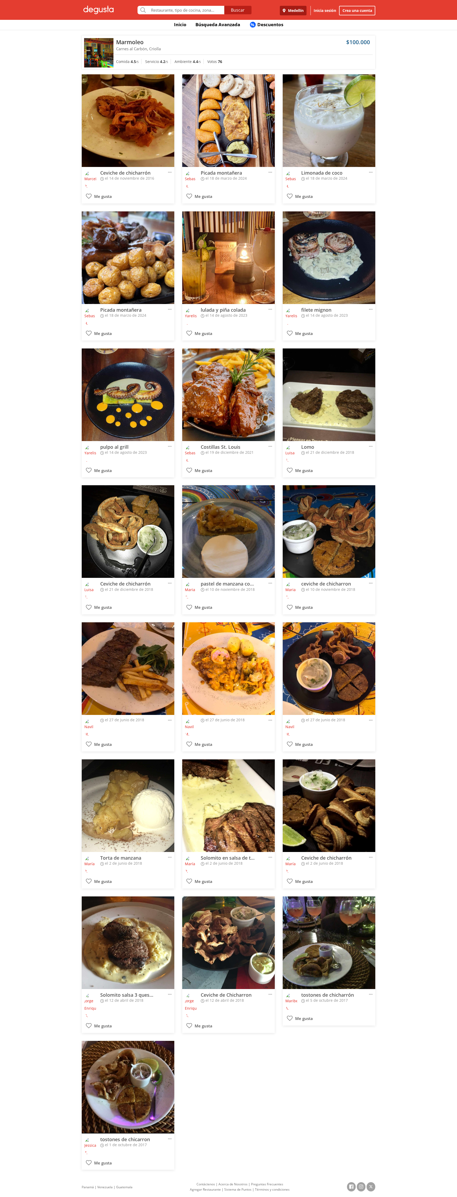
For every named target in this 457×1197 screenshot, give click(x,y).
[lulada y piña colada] (228, 257)
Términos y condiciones (272, 1189)
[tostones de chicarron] (128, 1087)
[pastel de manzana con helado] (228, 531)
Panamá (88, 1187)
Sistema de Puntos (238, 1189)
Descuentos (267, 24)
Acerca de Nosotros (233, 1184)
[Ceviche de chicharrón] (128, 120)
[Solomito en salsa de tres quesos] (228, 805)
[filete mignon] (329, 257)
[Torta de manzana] (128, 805)
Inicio (180, 24)
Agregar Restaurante (205, 1189)
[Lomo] (329, 394)
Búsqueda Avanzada (217, 24)
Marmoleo (130, 42)
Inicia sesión (325, 10)
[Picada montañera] (228, 120)
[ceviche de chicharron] (329, 531)
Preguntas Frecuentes (267, 1184)
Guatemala (124, 1187)
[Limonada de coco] (329, 120)
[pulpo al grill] (128, 394)
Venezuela (105, 1187)
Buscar (238, 10)
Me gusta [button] (102, 196)
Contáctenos (205, 1184)
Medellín (295, 10)
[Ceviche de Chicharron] (228, 942)
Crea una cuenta (357, 10)
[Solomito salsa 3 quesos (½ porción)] (128, 942)
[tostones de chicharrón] (329, 942)
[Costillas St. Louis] (228, 394)
